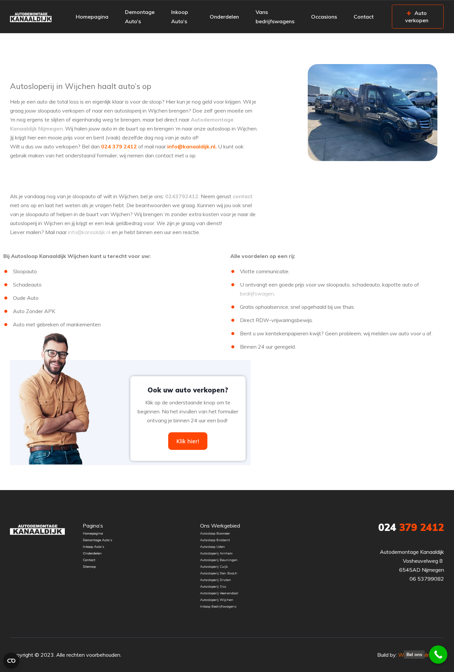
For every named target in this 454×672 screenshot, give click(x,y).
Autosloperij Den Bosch (218, 573)
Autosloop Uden (212, 547)
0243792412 (181, 196)
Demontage (92, 540)
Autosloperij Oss (213, 586)
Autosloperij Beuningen (219, 560)
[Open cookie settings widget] (11, 661)
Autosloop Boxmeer (215, 533)
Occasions (324, 16)
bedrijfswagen (257, 293)
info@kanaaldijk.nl (89, 232)
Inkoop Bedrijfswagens (218, 606)
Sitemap (89, 566)
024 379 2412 (119, 146)
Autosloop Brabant (215, 540)
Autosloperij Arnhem (216, 553)
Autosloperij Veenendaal (219, 593)
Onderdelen (224, 16)
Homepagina (92, 16)
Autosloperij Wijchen (216, 600)
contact (243, 196)
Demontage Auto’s (140, 17)
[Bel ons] (438, 654)
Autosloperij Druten (215, 580)
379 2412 (411, 527)
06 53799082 (426, 578)
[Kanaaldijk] (31, 16)
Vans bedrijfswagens (275, 17)
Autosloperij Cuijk (214, 566)
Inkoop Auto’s (179, 17)
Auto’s (107, 540)
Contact (364, 16)
